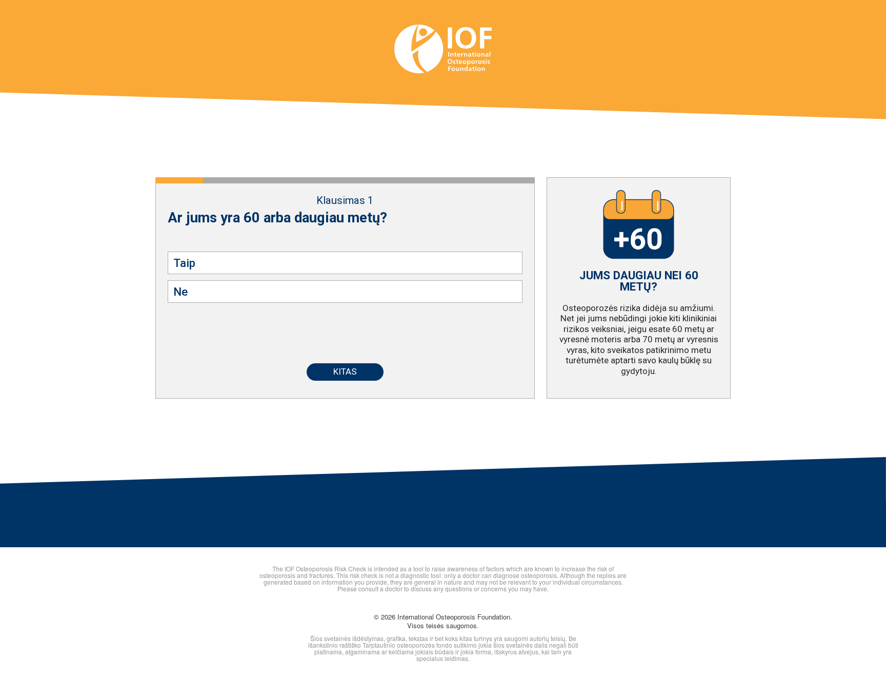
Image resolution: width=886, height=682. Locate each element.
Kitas (345, 371)
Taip (184, 263)
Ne (180, 291)
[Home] (443, 42)
